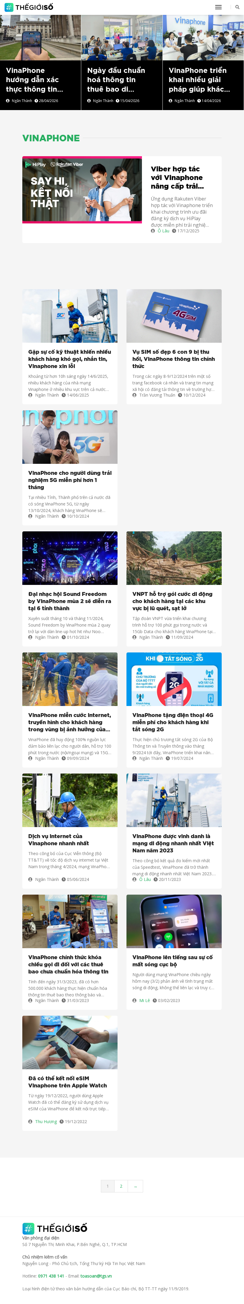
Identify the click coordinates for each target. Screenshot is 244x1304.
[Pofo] (29, 7)
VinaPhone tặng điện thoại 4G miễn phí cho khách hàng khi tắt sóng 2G (172, 722)
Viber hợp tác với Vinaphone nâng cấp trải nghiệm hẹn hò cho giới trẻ (178, 178)
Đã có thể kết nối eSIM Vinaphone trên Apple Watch (67, 1082)
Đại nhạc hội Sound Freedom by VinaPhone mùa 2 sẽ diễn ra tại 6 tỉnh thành (69, 601)
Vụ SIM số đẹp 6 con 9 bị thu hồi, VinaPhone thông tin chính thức (173, 359)
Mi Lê (144, 1000)
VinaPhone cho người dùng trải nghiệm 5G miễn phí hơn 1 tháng (70, 480)
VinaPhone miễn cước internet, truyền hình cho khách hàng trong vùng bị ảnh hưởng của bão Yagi (69, 723)
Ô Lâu (163, 231)
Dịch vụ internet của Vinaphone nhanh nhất (58, 840)
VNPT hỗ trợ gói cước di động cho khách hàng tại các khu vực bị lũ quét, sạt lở (172, 601)
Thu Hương (46, 1121)
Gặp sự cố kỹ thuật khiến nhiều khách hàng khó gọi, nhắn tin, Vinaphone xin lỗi (69, 359)
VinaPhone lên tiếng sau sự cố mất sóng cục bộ (172, 961)
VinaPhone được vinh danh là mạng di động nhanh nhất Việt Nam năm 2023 (173, 844)
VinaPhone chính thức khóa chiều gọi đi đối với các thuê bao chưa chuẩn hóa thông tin (68, 965)
